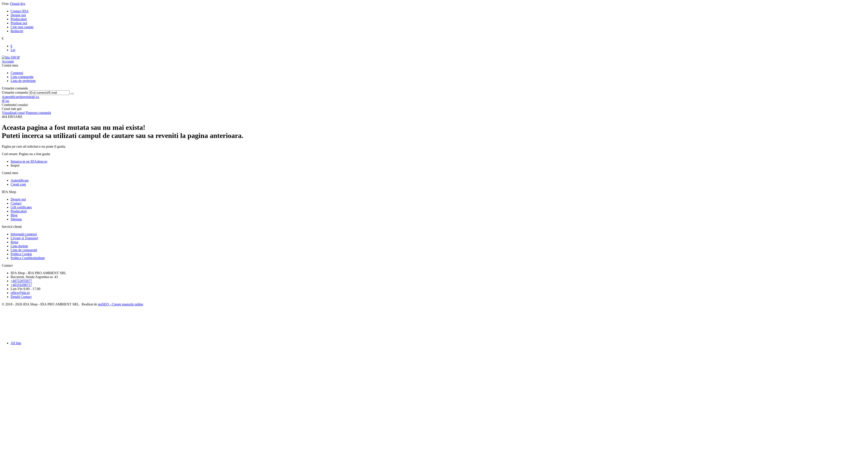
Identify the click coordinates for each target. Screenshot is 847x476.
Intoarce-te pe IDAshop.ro (29, 161)
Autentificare (11, 97)
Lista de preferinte (23, 81)
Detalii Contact (21, 297)
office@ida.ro (20, 293)
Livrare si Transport (24, 238)
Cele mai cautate (22, 27)
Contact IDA (20, 11)
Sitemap (16, 219)
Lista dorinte (19, 246)
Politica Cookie (21, 254)
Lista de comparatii (24, 250)
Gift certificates (21, 207)
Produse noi (19, 23)
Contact (16, 203)
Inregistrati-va (29, 97)
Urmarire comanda (15, 92)
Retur (14, 242)
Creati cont (18, 184)
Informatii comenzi (24, 234)
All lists (16, 343)
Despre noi (18, 15)
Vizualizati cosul (13, 113)
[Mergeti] (72, 93)
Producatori (19, 19)
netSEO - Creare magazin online (120, 304)
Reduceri (17, 31)
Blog (14, 215)
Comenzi (17, 73)
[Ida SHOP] (11, 57)
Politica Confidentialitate (28, 258)
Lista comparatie (22, 77)
